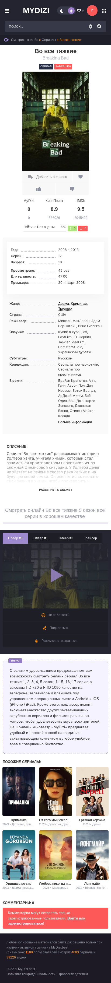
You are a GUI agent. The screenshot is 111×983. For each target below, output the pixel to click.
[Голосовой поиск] (90, 26)
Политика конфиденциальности (31, 974)
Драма (63, 304)
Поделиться (58, 628)
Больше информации (75, 422)
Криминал (79, 304)
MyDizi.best (26, 969)
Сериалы (49, 40)
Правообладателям (73, 974)
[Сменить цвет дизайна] (66, 10)
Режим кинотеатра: (59, 641)
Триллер (65, 308)
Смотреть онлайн (24, 40)
